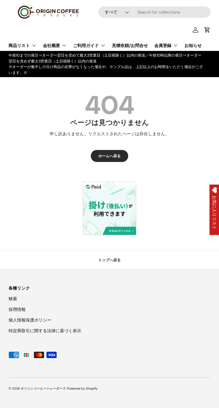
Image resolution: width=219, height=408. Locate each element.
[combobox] (154, 12)
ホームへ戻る (109, 155)
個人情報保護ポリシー (30, 320)
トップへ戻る (109, 260)
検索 (13, 299)
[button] (207, 30)
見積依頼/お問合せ (130, 45)
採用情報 (17, 309)
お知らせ (193, 45)
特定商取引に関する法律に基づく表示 (45, 331)
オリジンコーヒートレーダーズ (43, 388)
